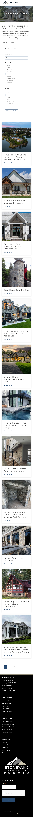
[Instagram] (9, 773)
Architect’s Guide (7, 701)
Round (8, 99)
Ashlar (8, 90)
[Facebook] (5, 773)
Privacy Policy (19, 813)
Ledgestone (10, 93)
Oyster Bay (9, 82)
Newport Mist (10, 80)
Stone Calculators (7, 729)
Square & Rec (10, 101)
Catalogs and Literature (8, 724)
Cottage (9, 74)
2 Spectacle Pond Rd (8, 680)
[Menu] (29, 2)
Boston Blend (10, 69)
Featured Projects (7, 711)
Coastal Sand (10, 72)
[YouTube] (19, 773)
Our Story (4, 742)
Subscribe (8, 800)
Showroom (5, 747)
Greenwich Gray (11, 78)
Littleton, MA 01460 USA (9, 683)
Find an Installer (6, 703)
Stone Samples (6, 753)
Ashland (9, 65)
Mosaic (8, 97)
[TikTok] (28, 773)
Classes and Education (8, 727)
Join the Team (6, 745)
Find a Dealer (6, 706)
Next (27, 667)
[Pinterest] (14, 773)
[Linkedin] (23, 773)
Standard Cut (10, 103)
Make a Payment (7, 732)
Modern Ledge (10, 95)
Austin (8, 67)
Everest (9, 76)
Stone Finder (5, 708)
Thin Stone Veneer (7, 721)
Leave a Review (6, 750)
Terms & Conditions (19, 811)
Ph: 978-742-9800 (7, 685)
